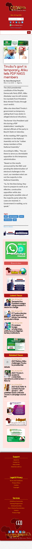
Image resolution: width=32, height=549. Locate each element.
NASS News (8, 219)
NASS (21, 216)
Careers (16, 510)
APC (6, 216)
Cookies (16, 485)
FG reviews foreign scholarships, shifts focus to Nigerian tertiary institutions (13, 329)
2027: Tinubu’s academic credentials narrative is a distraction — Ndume (15, 377)
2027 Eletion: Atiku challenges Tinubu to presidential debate (15, 364)
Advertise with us (16, 466)
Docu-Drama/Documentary (16, 508)
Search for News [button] (16, 263)
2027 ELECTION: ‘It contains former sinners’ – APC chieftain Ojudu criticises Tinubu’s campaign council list (15, 391)
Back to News (8, 227)
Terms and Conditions (16, 480)
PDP (15, 219)
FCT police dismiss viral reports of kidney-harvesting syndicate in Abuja (15, 316)
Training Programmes (16, 503)
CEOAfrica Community (16, 501)
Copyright (16, 487)
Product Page (16, 512)
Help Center (16, 464)
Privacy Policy (16, 483)
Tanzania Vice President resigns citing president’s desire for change (15, 304)
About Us (16, 460)
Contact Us (16, 462)
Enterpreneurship (16, 506)
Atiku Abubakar (13, 216)
